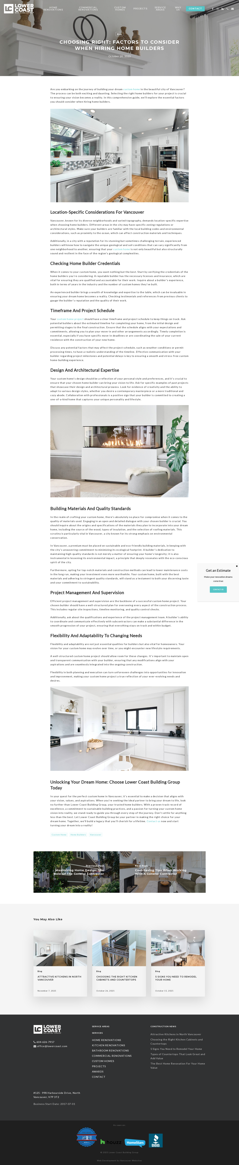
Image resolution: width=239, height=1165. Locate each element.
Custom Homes (103, 1061)
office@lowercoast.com (52, 1046)
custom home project (70, 318)
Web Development (106, 1160)
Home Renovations (106, 1040)
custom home (131, 89)
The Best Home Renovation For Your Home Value (177, 1065)
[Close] (237, 566)
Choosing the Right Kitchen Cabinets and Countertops (176, 1041)
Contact (99, 1076)
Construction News (163, 1026)
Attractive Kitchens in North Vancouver (175, 1034)
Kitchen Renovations (108, 1045)
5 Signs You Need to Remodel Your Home (176, 1048)
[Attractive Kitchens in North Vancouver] (60, 963)
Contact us (154, 821)
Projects (99, 1066)
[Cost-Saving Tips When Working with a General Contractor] (162, 872)
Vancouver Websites (131, 1160)
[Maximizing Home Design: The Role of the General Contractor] (76, 872)
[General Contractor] (47, 1035)
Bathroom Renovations (110, 1050)
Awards (98, 1071)
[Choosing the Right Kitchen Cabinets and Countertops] (119, 963)
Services (97, 1033)
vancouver (95, 834)
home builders (78, 834)
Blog (119, 34)
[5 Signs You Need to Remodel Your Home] (178, 963)
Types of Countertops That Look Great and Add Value (177, 1056)
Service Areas (100, 1026)
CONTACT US (218, 589)
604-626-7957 (45, 1041)
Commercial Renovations (112, 1055)
